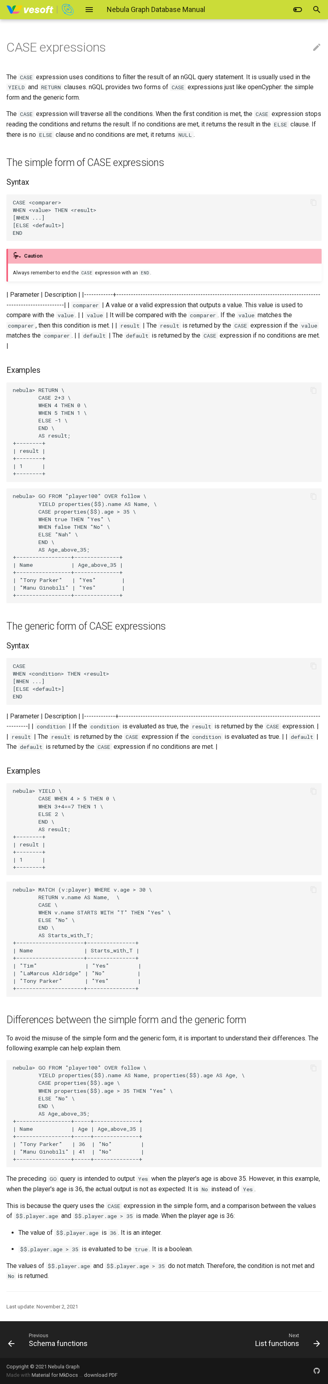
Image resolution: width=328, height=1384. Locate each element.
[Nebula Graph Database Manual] (40, 10)
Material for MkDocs (55, 1375)
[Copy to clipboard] (313, 202)
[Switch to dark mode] (298, 10)
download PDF (101, 1375)
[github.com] (316, 1370)
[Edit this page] (317, 47)
